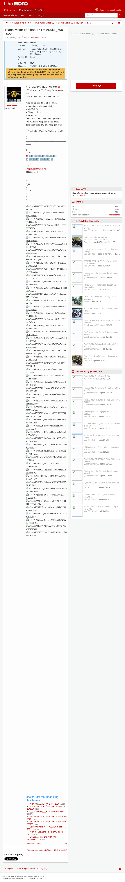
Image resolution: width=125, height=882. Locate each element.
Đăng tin (41, 16)
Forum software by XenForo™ (23, 876)
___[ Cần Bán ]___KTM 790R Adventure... (48, 811)
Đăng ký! (96, 85)
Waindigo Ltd (37, 878)
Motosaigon (10, 10)
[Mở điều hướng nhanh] (113, 23)
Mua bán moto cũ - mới (30, 10)
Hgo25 (86, 378)
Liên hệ (17, 869)
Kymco (86, 301)
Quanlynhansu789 (91, 278)
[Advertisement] (46, 644)
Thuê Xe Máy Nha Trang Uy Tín (97, 376)
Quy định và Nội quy (38, 869)
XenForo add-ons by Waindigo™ (14, 878)
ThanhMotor (34, 37)
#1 (66, 843)
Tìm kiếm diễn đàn (10, 16)
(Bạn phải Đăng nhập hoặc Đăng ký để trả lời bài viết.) (47, 850)
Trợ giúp (25, 869)
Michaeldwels (115, 215)
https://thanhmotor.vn (36, 168)
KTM (18, 37)
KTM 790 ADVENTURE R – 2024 (44, 804)
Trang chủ (9, 869)
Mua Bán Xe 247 (91, 230)
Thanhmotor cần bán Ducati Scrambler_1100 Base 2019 (95, 238)
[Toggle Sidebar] (119, 23)
